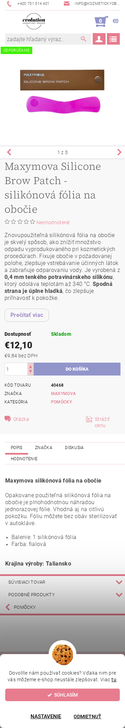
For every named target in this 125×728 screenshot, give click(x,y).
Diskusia (74, 447)
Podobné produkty (31, 594)
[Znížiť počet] (30, 372)
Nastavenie (46, 716)
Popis (17, 447)
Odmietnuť (87, 716)
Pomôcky (61, 402)
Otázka (21, 419)
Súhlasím (66, 695)
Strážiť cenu (102, 422)
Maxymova (63, 393)
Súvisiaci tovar (26, 582)
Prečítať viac (26, 315)
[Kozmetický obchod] (33, 22)
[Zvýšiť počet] (30, 366)
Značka (43, 447)
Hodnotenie (24, 458)
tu (113, 679)
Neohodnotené (53, 222)
